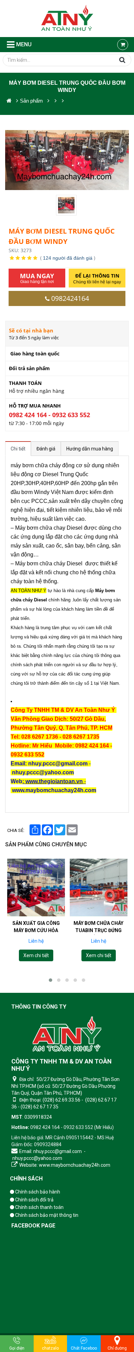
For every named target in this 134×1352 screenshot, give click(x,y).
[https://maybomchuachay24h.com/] (9, 101)
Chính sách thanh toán (39, 1207)
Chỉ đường (117, 1348)
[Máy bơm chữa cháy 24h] (67, 18)
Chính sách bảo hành (37, 1192)
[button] (50, 980)
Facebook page (33, 1225)
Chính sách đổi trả (34, 1199)
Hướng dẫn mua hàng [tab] (89, 448)
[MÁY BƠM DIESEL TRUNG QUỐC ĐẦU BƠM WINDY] (67, 205)
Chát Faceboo (84, 1348)
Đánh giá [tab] (45, 448)
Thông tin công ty (38, 1006)
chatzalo (50, 1348)
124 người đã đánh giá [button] (67, 258)
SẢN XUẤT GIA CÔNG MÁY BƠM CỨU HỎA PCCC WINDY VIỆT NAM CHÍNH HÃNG (35, 934)
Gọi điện (16, 1348)
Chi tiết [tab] (18, 448)
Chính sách (26, 1178)
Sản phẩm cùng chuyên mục (46, 844)
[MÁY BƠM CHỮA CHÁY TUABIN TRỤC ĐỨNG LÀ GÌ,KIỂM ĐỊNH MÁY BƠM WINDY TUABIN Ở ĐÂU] (98, 887)
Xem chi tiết (35, 955)
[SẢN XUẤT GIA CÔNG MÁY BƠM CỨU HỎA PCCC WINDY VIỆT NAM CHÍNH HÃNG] (36, 887)
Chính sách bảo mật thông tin (46, 1215)
